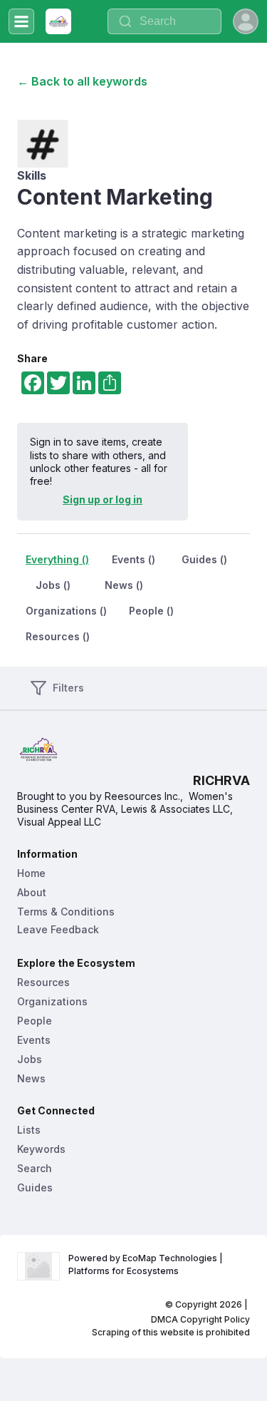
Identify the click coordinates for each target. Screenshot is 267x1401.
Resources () (58, 636)
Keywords (41, 1149)
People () (151, 611)
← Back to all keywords (82, 81)
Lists (29, 1130)
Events (34, 1040)
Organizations (52, 1001)
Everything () (57, 559)
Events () (133, 559)
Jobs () (53, 585)
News (31, 1078)
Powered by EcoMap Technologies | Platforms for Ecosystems (146, 1264)
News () (124, 585)
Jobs (29, 1059)
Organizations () (66, 611)
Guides (35, 1187)
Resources (43, 982)
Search (34, 1168)
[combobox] (164, 21)
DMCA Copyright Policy (200, 1319)
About (31, 892)
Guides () (204, 559)
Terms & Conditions (66, 911)
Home (31, 873)
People (34, 1021)
